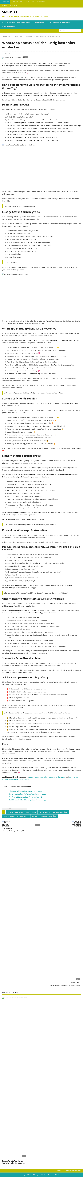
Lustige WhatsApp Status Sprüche (16, 816)
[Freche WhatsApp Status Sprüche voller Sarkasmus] (14, 1078)
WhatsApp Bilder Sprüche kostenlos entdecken (26, 791)
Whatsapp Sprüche (8, 27)
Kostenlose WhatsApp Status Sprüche (53, 812)
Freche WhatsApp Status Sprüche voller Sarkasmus (13, 1162)
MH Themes (59, 1175)
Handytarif (5, 2)
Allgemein (13, 5)
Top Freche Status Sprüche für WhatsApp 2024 (26, 797)
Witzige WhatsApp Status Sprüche (44, 816)
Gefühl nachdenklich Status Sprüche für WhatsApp (27, 800)
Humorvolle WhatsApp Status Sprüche (22, 812)
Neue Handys (30, 2)
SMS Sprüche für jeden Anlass (59, 22)
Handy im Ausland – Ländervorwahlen (16, 22)
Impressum (59, 1171)
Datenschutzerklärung (73, 1171)
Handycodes (39, 22)
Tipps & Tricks (41, 2)
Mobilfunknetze (17, 2)
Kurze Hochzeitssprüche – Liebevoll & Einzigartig (47, 777)
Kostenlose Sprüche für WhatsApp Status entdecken (28, 794)
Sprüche (4, 5)
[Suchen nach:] (70, 31)
